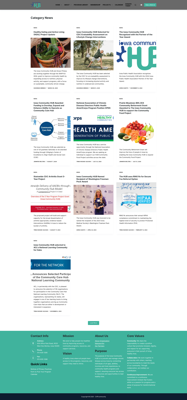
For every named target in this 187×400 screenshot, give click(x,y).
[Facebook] (141, 5)
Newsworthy (99, 343)
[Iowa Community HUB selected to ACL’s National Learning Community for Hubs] (51, 268)
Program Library (81, 5)
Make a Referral (150, 5)
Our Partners (99, 346)
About (67, 5)
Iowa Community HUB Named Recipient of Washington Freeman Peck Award (92, 179)
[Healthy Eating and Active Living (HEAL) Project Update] (51, 53)
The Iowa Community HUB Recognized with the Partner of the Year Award (135, 34)
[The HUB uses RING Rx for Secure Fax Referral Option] (136, 197)
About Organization (102, 341)
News (35, 27)
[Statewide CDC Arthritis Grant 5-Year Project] (51, 197)
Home (58, 5)
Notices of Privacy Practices (41, 369)
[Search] (135, 5)
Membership (95, 5)
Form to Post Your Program (41, 372)
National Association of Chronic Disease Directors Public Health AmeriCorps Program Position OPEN (93, 105)
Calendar (119, 5)
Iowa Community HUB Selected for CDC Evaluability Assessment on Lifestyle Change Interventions (92, 34)
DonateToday (128, 5)
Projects (107, 5)
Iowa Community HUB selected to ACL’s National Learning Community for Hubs (50, 247)
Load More (93, 323)
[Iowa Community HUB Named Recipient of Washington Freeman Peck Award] (93, 200)
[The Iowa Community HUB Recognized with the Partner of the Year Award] (136, 55)
